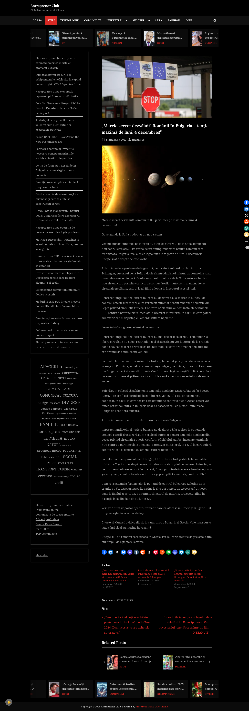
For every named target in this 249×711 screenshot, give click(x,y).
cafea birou (72, 378)
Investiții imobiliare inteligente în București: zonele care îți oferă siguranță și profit (57, 277)
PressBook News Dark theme (152, 706)
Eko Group (70, 408)
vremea (45, 475)
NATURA (54, 444)
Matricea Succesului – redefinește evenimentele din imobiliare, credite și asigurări (59, 244)
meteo (69, 438)
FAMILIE (49, 424)
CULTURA (70, 395)
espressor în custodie (66, 418)
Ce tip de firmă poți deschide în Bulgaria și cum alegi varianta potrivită (56, 170)
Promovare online (47, 509)
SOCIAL (70, 456)
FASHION (174, 20)
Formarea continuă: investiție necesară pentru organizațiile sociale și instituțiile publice (55, 153)
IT (50, 42)
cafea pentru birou (53, 384)
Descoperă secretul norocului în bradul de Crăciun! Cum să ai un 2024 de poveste (205, 686)
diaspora (55, 403)
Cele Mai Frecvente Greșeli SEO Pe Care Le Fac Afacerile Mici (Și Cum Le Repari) (58, 108)
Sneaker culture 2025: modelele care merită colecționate (157, 686)
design (43, 402)
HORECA (73, 425)
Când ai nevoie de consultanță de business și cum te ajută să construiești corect (57, 198)
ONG (189, 20)
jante (45, 439)
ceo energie (68, 384)
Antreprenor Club (44, 5)
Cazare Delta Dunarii (49, 524)
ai (107, 608)
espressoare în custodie (66, 414)
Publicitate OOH (51, 457)
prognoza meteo (49, 450)
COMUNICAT (92, 20)
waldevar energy (61, 476)
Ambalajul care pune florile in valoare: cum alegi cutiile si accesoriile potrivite (55, 124)
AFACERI (138, 20)
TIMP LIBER (65, 463)
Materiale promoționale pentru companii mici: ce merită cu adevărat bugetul (56, 62)
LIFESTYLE (114, 20)
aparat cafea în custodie (49, 373)
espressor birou (49, 418)
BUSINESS (198, 42)
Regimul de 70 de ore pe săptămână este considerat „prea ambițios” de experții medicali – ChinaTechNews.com (205, 35)
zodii (59, 482)
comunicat (138, 139)
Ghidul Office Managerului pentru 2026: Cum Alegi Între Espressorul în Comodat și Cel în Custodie (58, 215)
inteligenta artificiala (67, 432)
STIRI (51, 20)
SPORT (50, 463)
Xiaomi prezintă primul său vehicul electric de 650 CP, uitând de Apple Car (61, 35)
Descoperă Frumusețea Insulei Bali (111, 35)
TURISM (104, 42)
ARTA (158, 20)
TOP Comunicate (46, 533)
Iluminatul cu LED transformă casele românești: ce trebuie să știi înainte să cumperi (59, 260)
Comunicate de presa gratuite (55, 514)
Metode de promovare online (54, 505)
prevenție (66, 445)
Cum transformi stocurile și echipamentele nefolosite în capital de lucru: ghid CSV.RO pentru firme (58, 79)
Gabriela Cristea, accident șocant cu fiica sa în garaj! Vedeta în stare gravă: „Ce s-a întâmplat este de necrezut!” (136, 659)
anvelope (71, 367)
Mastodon (42, 555)
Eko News (48, 413)
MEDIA (55, 438)
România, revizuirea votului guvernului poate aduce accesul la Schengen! (153, 574)
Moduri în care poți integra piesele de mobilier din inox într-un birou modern (58, 306)
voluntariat (76, 469)
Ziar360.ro (42, 529)
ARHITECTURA (70, 373)
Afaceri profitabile (47, 519)
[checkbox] (8, 702)
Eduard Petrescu (51, 408)
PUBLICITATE (72, 450)
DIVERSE (180, 666)
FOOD (63, 425)
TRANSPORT (46, 469)
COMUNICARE (58, 388)
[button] (104, 552)
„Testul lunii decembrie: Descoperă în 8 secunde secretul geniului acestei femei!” (190, 659)
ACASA (37, 20)
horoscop (45, 431)
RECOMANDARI (153, 693)
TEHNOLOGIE (69, 20)
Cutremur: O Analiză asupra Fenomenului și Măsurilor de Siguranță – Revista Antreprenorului (109, 686)
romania (111, 600)
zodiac (75, 476)
